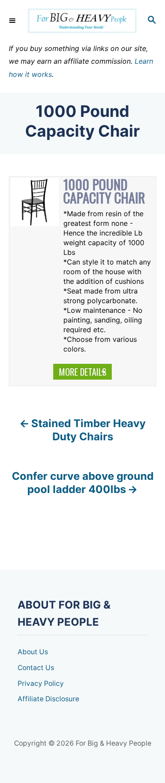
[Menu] (13, 21)
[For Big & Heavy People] (82, 21)
